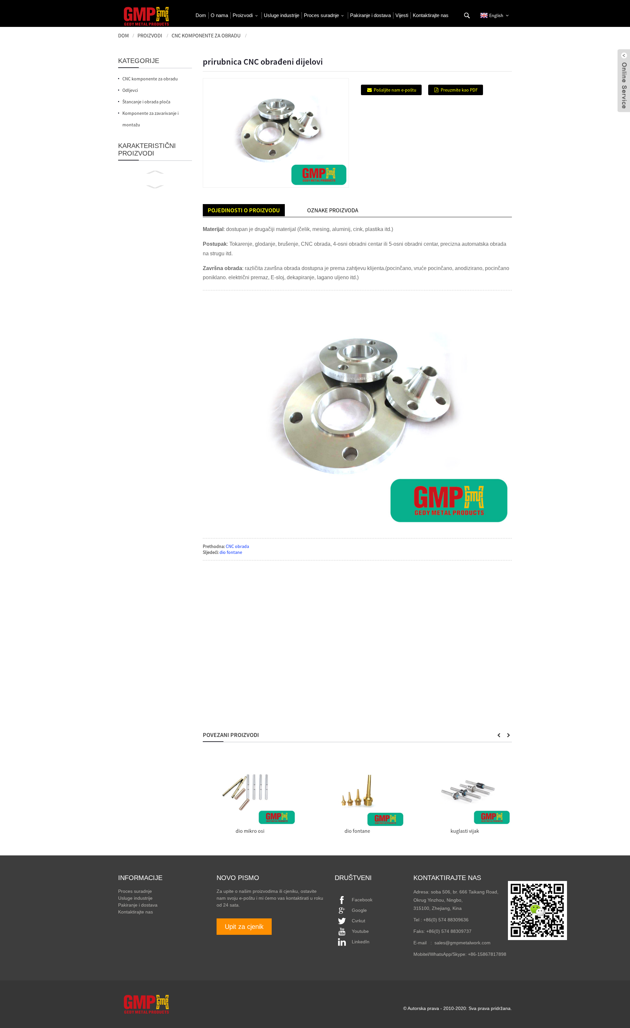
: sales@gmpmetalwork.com (459, 942)
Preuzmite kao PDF (459, 90)
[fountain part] (357, 792)
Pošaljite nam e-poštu (395, 90)
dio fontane (231, 552)
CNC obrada (237, 546)
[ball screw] (465, 792)
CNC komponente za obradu (206, 35)
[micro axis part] (250, 792)
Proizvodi (149, 35)
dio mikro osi (250, 831)
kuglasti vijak (465, 831)
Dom (123, 35)
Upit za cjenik (244, 926)
